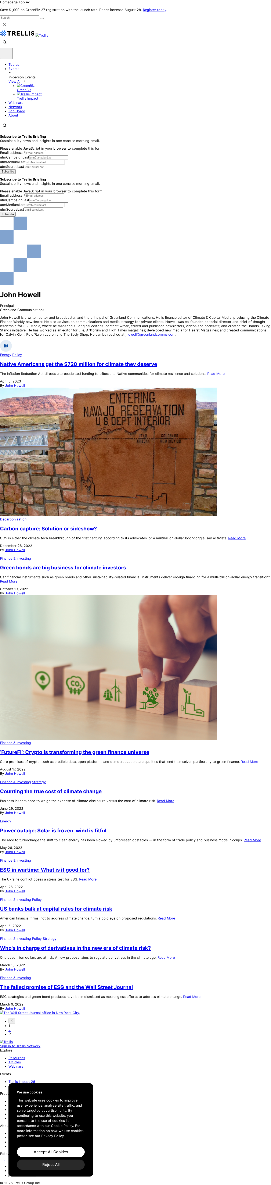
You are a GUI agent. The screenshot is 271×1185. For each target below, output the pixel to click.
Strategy (39, 782)
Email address (12, 152)
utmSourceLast (12, 166)
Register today (154, 10)
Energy (5, 355)
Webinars (15, 102)
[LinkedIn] (2, 1159)
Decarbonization (13, 519)
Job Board (16, 111)
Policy (17, 355)
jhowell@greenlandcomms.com (150, 334)
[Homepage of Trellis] (6, 1042)
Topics (13, 64)
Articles (14, 1062)
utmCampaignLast (14, 157)
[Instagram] (8, 1159)
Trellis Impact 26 (21, 1081)
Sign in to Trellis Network (20, 1046)
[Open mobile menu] (6, 53)
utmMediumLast (13, 162)
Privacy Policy (52, 1136)
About (13, 115)
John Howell (15, 385)
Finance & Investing (15, 558)
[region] (50, 1130)
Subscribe (8, 171)
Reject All (50, 1164)
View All (15, 81)
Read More (216, 373)
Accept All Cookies (51, 1152)
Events (13, 69)
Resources (16, 1058)
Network (15, 107)
